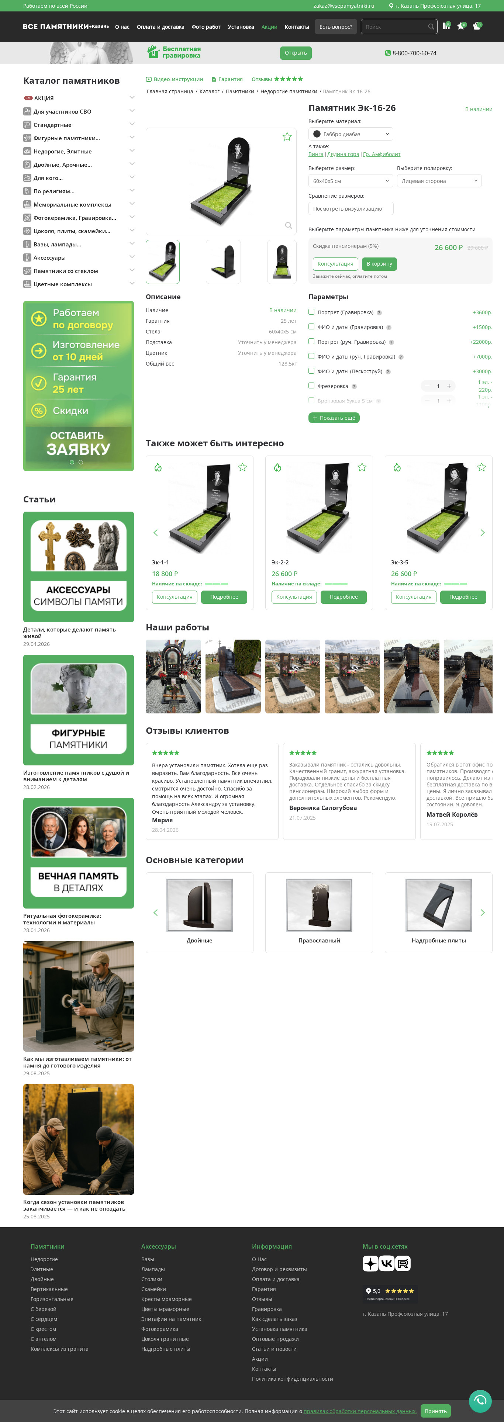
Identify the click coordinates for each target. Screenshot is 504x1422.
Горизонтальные (52, 1298)
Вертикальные (49, 1289)
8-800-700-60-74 (414, 53)
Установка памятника (279, 1328)
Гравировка (267, 1308)
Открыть (296, 52)
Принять (436, 1411)
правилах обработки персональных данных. (360, 1411)
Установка (241, 26)
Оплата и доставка (160, 26)
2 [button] (81, 462)
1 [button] (72, 462)
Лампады (153, 1269)
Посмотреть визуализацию (347, 208)
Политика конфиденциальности (292, 1378)
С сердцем (44, 1318)
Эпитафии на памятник (171, 1318)
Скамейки (153, 1289)
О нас (122, 26)
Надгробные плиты (165, 1348)
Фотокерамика (159, 1328)
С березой (43, 1308)
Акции (269, 26)
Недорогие (44, 1259)
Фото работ (206, 26)
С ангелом (43, 1338)
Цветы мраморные (165, 1308)
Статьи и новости (274, 1348)
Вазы (147, 1259)
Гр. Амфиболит (382, 154)
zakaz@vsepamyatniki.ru (344, 5)
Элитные (42, 1269)
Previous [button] (155, 532)
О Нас (259, 1259)
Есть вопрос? (336, 26)
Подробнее (224, 596)
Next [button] (483, 532)
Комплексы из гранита (60, 1348)
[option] (78, 386)
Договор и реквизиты (279, 1269)
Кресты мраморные (166, 1298)
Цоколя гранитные (165, 1338)
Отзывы (262, 1298)
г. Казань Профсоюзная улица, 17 (438, 5)
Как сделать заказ (274, 1318)
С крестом (43, 1328)
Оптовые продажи (275, 1338)
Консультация (335, 263)
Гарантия (264, 1289)
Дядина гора (343, 154)
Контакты (297, 26)
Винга (316, 154)
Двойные (42, 1279)
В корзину (379, 263)
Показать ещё (336, 417)
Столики (151, 1279)
